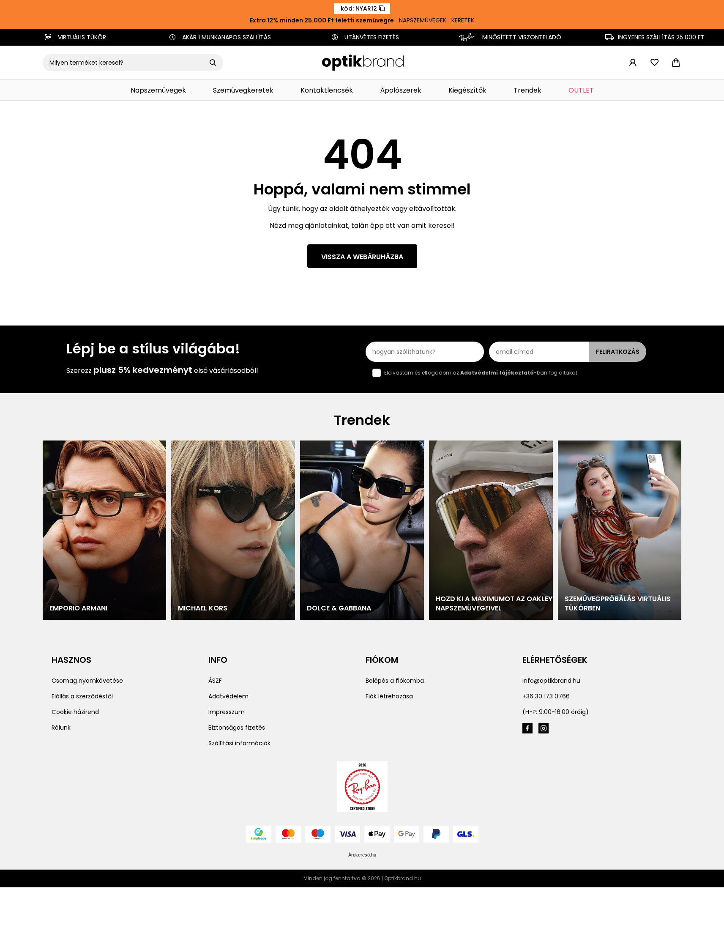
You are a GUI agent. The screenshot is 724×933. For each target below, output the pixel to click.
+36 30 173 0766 (546, 696)
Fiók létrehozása (389, 696)
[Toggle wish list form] (654, 62)
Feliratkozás (617, 351)
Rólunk (61, 727)
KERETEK (462, 20)
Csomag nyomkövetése (87, 680)
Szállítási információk (239, 743)
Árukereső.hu (362, 854)
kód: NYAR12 (359, 8)
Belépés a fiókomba (395, 680)
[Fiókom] (633, 62)
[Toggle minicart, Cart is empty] (675, 62)
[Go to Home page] (363, 63)
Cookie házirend (75, 712)
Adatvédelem (228, 696)
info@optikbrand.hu (551, 680)
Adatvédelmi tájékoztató (497, 372)
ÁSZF (215, 680)
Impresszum (226, 712)
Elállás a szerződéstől (82, 696)
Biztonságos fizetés (236, 727)
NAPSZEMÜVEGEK (422, 20)
